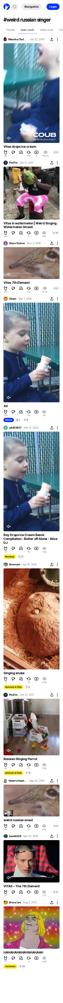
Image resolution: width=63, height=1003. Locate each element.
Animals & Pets (13, 687)
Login (53, 6)
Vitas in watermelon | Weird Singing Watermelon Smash (30, 225)
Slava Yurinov (17, 243)
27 (20, 556)
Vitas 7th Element (17, 282)
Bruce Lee (15, 902)
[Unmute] (8, 138)
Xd (6, 406)
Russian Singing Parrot (20, 759)
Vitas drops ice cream (20, 146)
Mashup (9, 556)
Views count (46, 29)
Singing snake (14, 673)
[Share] (52, 39)
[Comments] (21, 152)
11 (56, 891)
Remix (8, 420)
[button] (6, 152)
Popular (11, 29)
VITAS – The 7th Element (22, 886)
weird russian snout (18, 820)
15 (28, 772)
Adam (12, 299)
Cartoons (10, 966)
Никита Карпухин (18, 781)
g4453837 (15, 428)
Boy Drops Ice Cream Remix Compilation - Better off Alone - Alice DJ (30, 538)
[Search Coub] (15, 7)
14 (55, 232)
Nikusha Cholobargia (18, 39)
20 (22, 966)
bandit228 (15, 836)
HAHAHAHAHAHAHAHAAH (23, 952)
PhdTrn (13, 162)
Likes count (27, 29)
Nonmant (14, 564)
